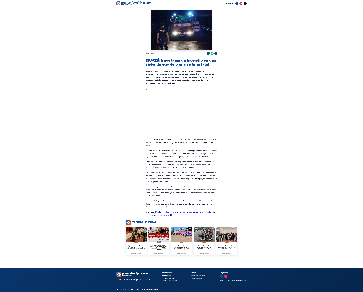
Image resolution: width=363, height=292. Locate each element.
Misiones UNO (166, 215)
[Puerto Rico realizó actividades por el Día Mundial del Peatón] (204, 241)
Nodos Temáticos (197, 278)
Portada (229, 3)
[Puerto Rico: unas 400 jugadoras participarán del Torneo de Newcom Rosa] (181, 241)
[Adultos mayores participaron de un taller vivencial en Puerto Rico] (226, 241)
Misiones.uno (166, 276)
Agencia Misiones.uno (169, 280)
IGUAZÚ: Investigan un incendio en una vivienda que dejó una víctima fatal (183, 212)
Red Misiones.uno (168, 278)
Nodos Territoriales (198, 276)
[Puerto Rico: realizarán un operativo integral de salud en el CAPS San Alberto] (158, 241)
